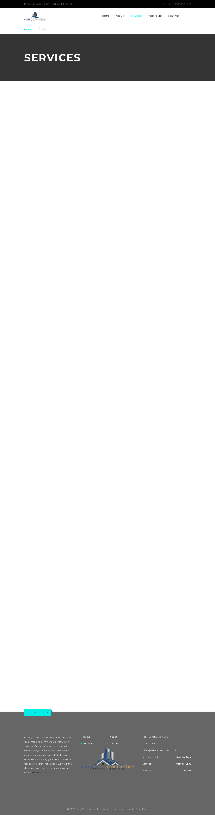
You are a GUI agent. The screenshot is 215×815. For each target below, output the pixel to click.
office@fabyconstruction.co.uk (160, 750)
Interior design (153, 146)
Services (136, 16)
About (120, 16)
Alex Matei (141, 809)
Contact (173, 16)
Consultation (37, 666)
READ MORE (39, 772)
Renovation (92, 146)
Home (106, 16)
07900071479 (183, 4)
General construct (43, 146)
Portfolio (155, 16)
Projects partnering (101, 666)
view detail (32, 170)
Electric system (153, 406)
